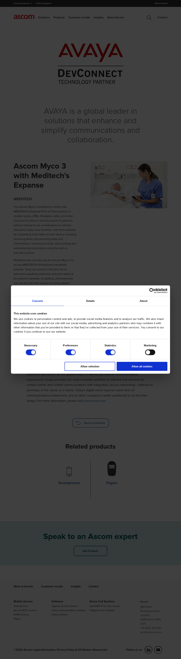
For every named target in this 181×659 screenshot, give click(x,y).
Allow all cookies (142, 366)
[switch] (71, 352)
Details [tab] (90, 300)
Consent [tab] (37, 300)
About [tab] (143, 300)
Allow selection (89, 366)
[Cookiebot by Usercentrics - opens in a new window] (151, 290)
